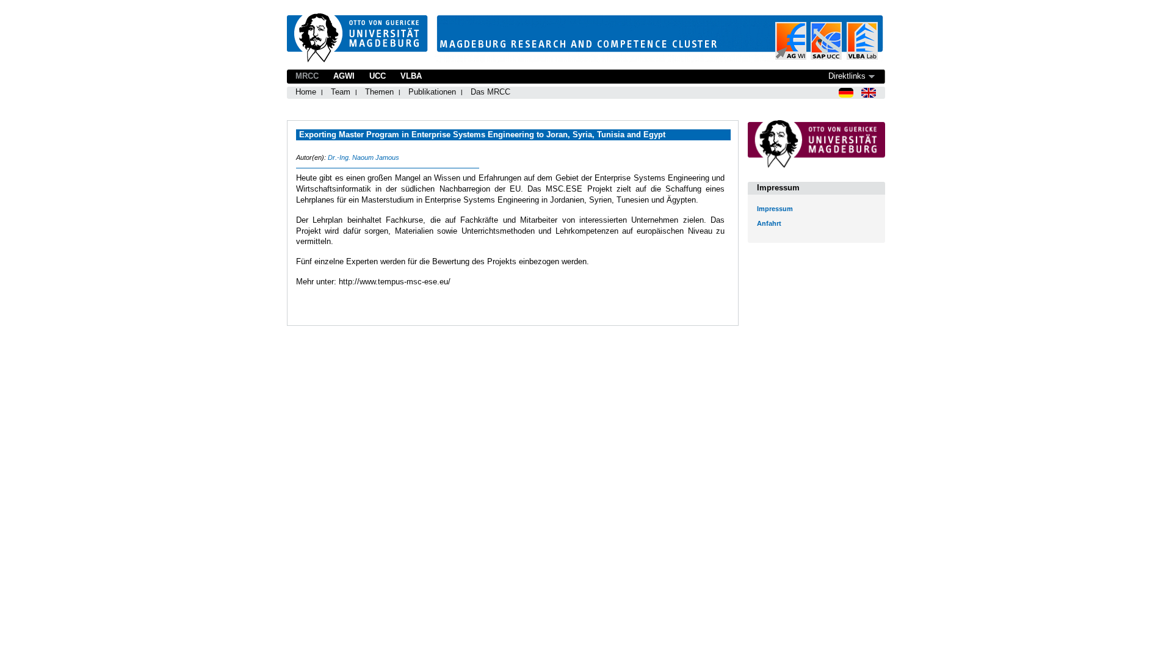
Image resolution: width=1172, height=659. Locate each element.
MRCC (307, 76)
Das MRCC (490, 91)
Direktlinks (847, 76)
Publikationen (432, 91)
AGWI (344, 76)
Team (340, 91)
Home (305, 91)
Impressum (775, 208)
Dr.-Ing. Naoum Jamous (363, 157)
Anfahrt (769, 223)
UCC (377, 76)
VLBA (411, 76)
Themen (379, 91)
